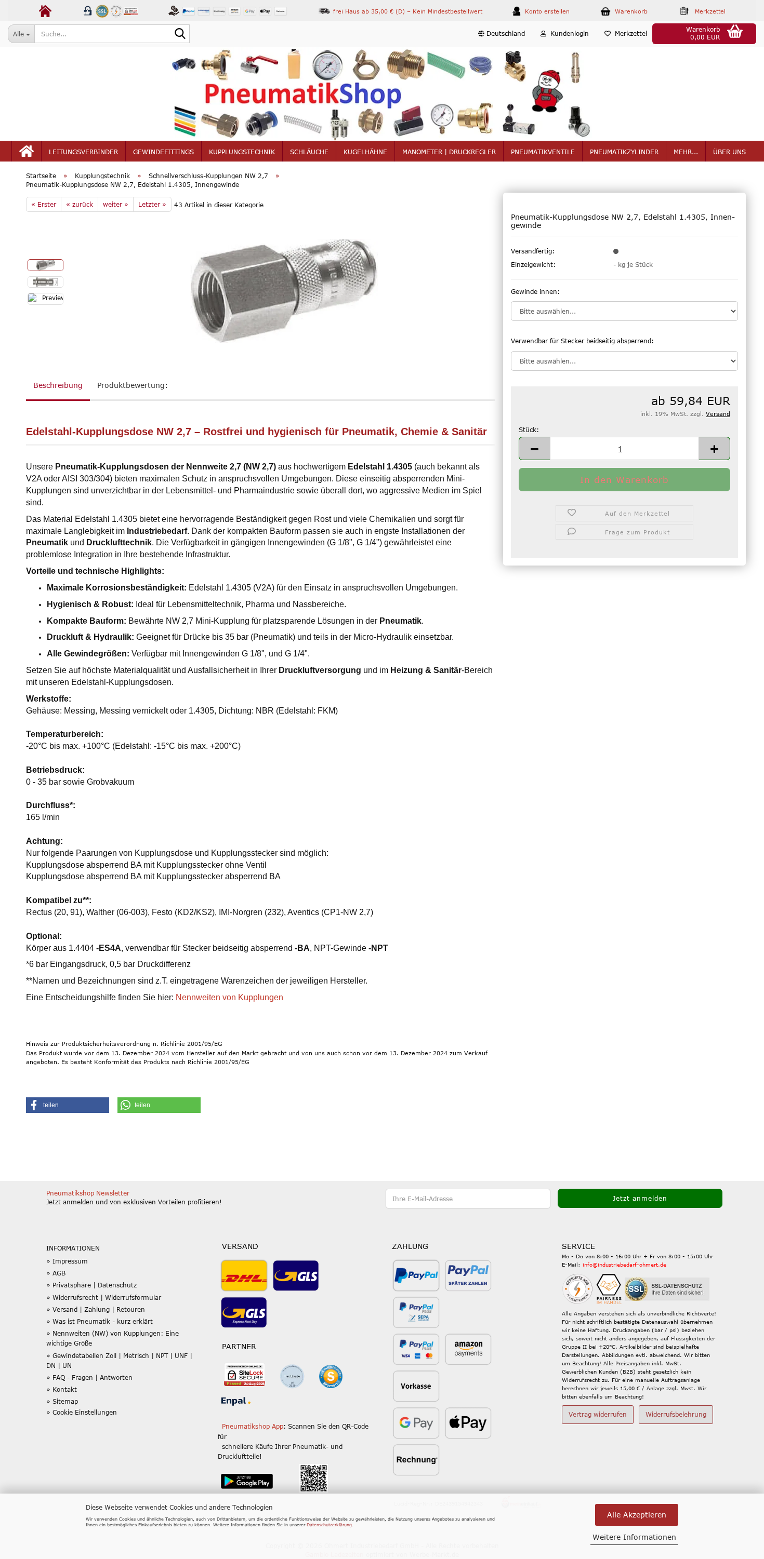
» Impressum (67, 1261)
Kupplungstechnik (242, 151)
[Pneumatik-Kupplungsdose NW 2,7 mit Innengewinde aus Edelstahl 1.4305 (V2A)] (284, 289)
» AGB (55, 1272)
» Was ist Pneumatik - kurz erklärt (99, 1321)
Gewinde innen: (535, 291)
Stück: (529, 429)
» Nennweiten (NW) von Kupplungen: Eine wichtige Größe (112, 1338)
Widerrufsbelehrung (676, 1414)
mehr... (686, 151)
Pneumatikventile (543, 151)
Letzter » (152, 204)
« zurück (79, 204)
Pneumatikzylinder (624, 151)
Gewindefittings (163, 151)
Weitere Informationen (634, 1537)
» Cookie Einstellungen (81, 1412)
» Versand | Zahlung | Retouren (95, 1309)
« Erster (43, 204)
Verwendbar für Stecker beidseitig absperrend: (582, 340)
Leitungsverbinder (83, 151)
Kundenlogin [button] (567, 33)
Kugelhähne (365, 151)
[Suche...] (180, 34)
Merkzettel (629, 33)
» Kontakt (61, 1389)
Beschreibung (58, 385)
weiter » (115, 204)
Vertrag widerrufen (598, 1414)
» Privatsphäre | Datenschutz (91, 1284)
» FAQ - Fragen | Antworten (89, 1377)
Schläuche (309, 151)
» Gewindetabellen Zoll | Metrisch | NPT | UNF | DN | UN (119, 1360)
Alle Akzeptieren (636, 1514)
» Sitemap (62, 1401)
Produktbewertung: (132, 385)
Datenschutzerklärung (329, 1524)
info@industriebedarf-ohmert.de (624, 1264)
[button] (501, 34)
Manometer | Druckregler (449, 151)
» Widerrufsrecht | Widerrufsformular (103, 1297)
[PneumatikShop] (382, 94)
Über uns (729, 151)
